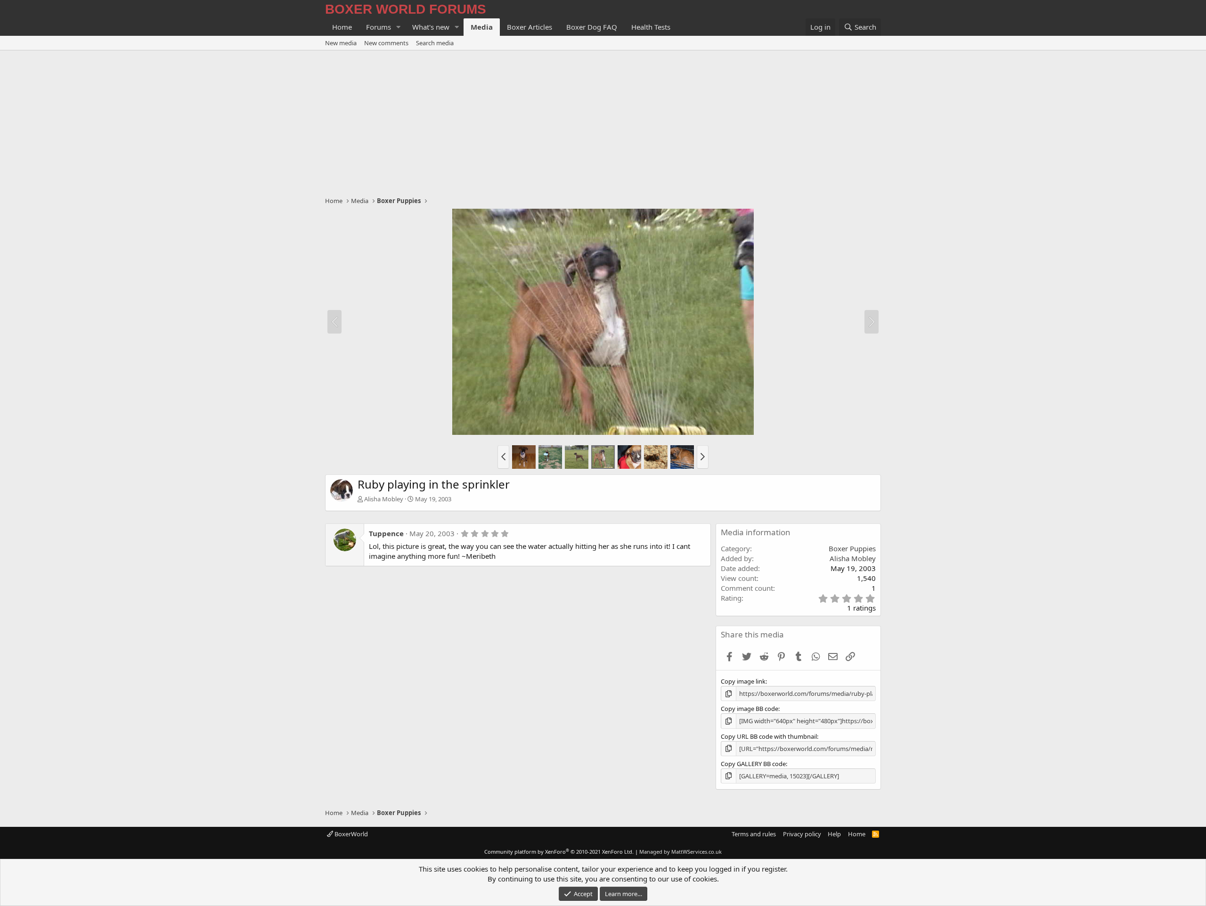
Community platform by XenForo (559, 851)
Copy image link (743, 681)
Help (834, 834)
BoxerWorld (350, 834)
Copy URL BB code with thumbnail (769, 736)
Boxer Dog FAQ (591, 27)
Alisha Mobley (383, 499)
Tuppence (386, 533)
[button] (398, 27)
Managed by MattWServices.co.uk (680, 851)
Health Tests (650, 27)
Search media (435, 43)
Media (482, 27)
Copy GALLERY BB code (753, 763)
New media (341, 43)
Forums (378, 27)
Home (342, 27)
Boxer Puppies (852, 548)
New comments (386, 43)
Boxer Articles (529, 27)
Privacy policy (802, 834)
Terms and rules (754, 834)
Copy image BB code (749, 708)
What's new (430, 27)
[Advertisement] (603, 121)
